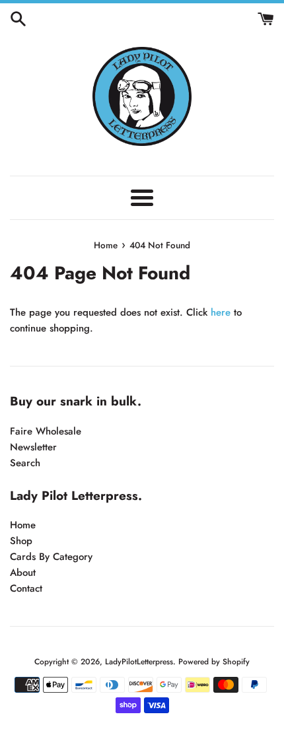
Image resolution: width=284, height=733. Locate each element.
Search (25, 463)
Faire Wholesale (45, 431)
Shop (21, 541)
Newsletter (33, 447)
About (23, 572)
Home (23, 525)
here (221, 312)
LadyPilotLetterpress (139, 662)
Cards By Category (51, 556)
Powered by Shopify (214, 662)
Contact (26, 588)
